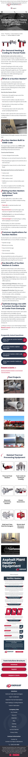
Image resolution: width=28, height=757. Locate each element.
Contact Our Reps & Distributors (14, 741)
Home (2, 33)
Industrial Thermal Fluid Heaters (14, 700)
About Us (14, 715)
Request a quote (5, 327)
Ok (10, 754)
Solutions (8, 33)
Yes (19, 4)
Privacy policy (16, 754)
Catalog (14, 724)
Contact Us (14, 739)
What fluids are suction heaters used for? (12, 340)
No (21, 4)
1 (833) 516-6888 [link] (14, 744)
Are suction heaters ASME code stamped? (12, 354)
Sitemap (14, 726)
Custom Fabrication (14, 705)
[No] (27, 746)
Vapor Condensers (14, 697)
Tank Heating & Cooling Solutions (14, 702)
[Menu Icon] (2, 12)
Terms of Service (14, 729)
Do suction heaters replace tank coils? (11, 347)
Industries (14, 718)
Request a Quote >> (8, 367)
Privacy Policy (14, 732)
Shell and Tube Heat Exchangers (14, 694)
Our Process (14, 712)
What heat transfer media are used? (12, 362)
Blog (14, 721)
